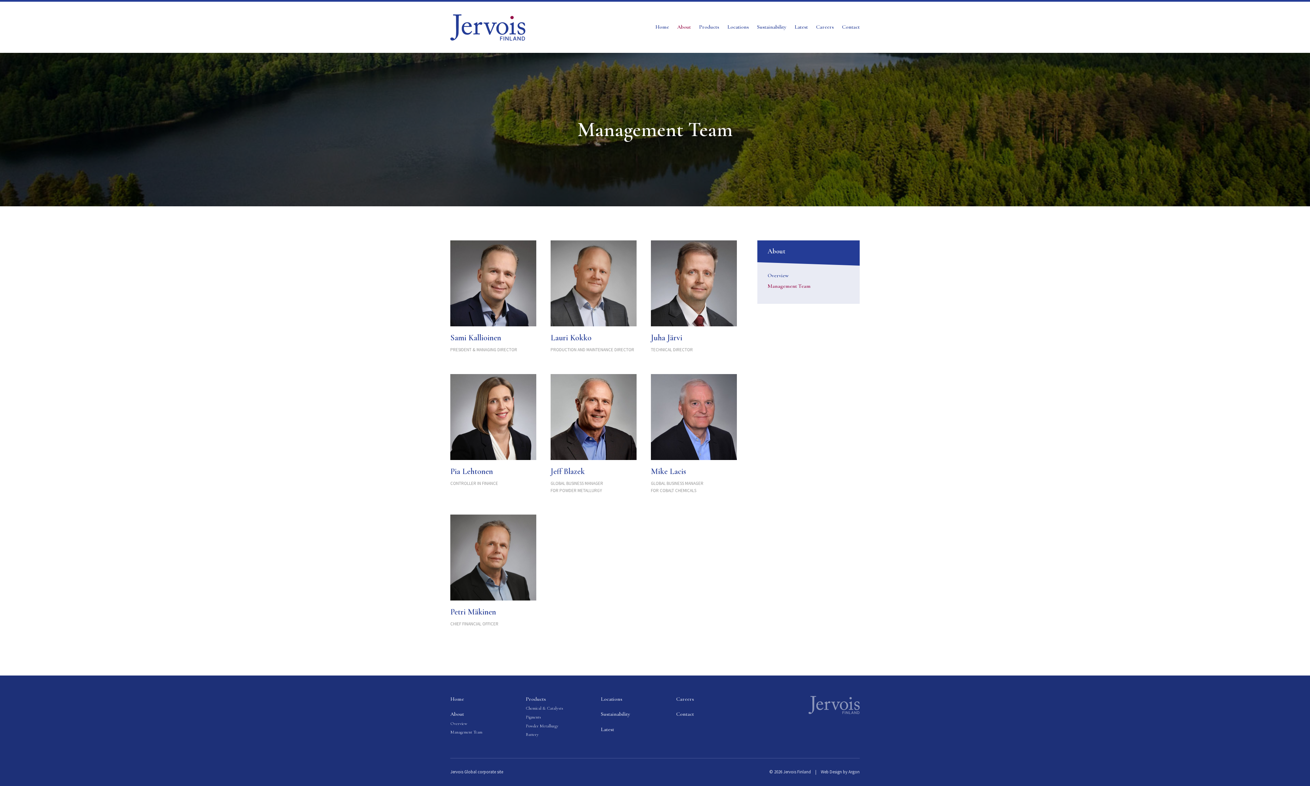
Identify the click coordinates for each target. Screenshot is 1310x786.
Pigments (533, 717)
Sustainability (771, 27)
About (684, 27)
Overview (778, 275)
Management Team (789, 286)
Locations (738, 27)
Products (709, 27)
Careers (825, 27)
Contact (851, 27)
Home (662, 27)
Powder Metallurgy (542, 726)
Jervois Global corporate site (476, 772)
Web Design (831, 772)
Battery (532, 734)
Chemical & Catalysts (544, 708)
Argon (854, 772)
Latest (801, 27)
